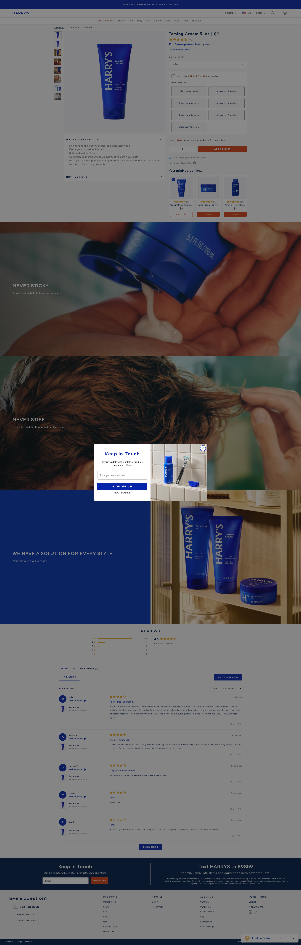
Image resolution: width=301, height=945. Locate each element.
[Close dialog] (203, 448)
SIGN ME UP (122, 486)
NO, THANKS (122, 492)
